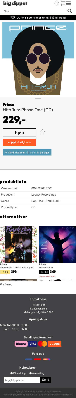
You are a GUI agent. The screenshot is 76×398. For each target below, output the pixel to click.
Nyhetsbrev (27, 367)
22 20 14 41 (39, 305)
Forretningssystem (13, 394)
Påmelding (19, 373)
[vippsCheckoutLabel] (19, 142)
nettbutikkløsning (34, 394)
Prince (8, 104)
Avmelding (38, 373)
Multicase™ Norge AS (62, 394)
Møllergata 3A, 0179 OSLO (38, 312)
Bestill (44, 272)
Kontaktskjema (38, 308)
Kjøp (19, 132)
